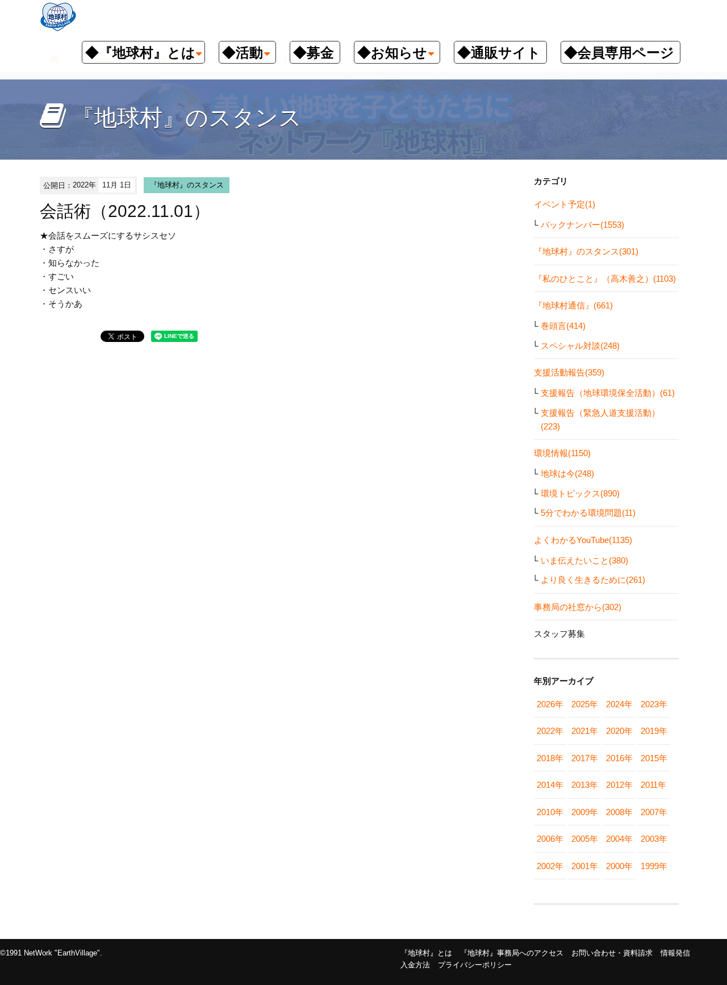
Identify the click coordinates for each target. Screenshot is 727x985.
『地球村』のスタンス (187, 185)
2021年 (584, 731)
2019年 (654, 731)
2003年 (654, 839)
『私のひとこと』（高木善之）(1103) (605, 278)
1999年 (654, 866)
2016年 (619, 758)
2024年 (619, 704)
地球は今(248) (567, 473)
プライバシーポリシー (475, 965)
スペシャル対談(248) (580, 345)
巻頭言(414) (563, 326)
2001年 (584, 866)
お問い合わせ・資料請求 (612, 953)
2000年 (619, 866)
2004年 (619, 839)
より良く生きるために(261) (593, 580)
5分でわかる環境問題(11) (588, 512)
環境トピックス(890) (580, 493)
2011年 (653, 785)
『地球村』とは (426, 953)
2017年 (584, 758)
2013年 (584, 785)
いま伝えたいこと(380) (584, 560)
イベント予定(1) (564, 204)
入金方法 (415, 965)
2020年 (619, 731)
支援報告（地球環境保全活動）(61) (608, 393)
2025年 (584, 704)
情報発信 (675, 953)
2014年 (550, 785)
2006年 (550, 839)
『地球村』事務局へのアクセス (511, 953)
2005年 (584, 839)
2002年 (550, 866)
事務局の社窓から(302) (577, 607)
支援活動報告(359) (569, 372)
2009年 (584, 812)
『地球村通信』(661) (573, 305)
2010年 (550, 812)
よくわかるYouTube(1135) (583, 540)
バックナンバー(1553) (582, 224)
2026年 (550, 704)
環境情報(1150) (562, 453)
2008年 (619, 812)
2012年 (619, 785)
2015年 (654, 758)
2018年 (550, 758)
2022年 (550, 731)
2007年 (654, 812)
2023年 (654, 704)
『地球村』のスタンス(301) (586, 251)
